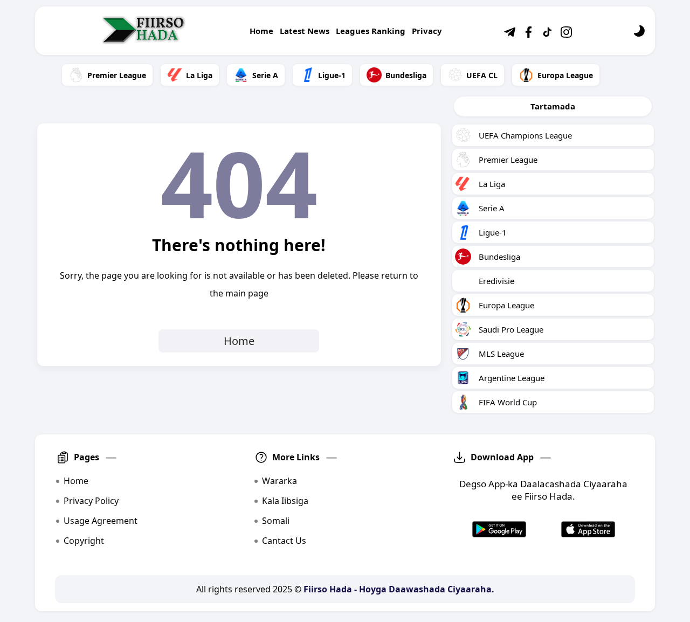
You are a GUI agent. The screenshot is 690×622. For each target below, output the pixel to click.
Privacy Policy (91, 501)
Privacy (427, 30)
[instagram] (566, 37)
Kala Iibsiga (285, 501)
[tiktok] (547, 37)
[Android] (499, 529)
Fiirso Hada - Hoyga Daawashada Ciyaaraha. (398, 589)
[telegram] (509, 37)
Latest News (304, 30)
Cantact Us (284, 541)
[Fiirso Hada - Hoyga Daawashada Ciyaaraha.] (145, 31)
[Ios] (588, 529)
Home (261, 30)
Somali (275, 521)
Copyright (84, 541)
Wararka (279, 481)
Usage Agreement (100, 521)
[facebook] (528, 37)
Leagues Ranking (370, 30)
